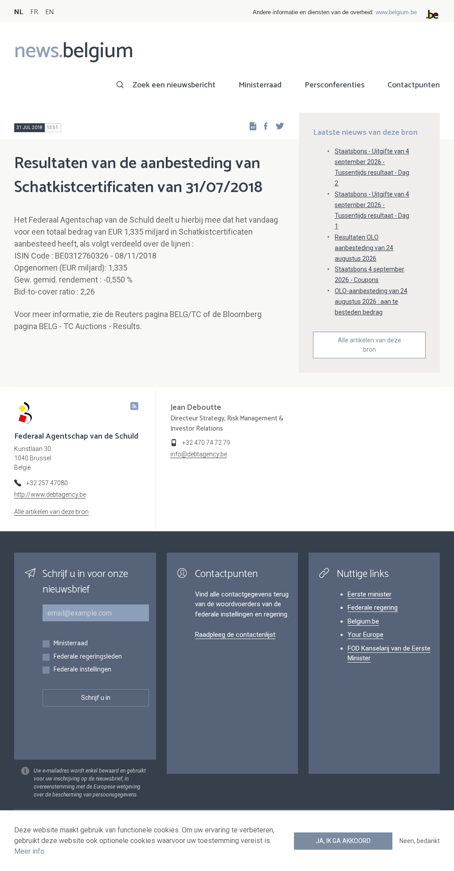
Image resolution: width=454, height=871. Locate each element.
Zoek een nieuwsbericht (174, 85)
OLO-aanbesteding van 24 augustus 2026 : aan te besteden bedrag (371, 301)
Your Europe (366, 635)
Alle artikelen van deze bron (369, 345)
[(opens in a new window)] (263, 126)
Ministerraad (260, 85)
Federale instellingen (82, 670)
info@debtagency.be (198, 454)
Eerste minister (369, 594)
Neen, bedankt (419, 840)
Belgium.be (363, 621)
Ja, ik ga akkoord (343, 840)
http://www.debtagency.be (50, 494)
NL (18, 12)
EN (49, 12)
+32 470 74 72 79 (206, 442)
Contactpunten (413, 85)
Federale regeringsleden (87, 657)
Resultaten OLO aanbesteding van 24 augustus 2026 (364, 248)
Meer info (29, 851)
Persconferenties (334, 85)
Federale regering (373, 608)
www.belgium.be (396, 12)
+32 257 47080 (47, 483)
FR (34, 12)
